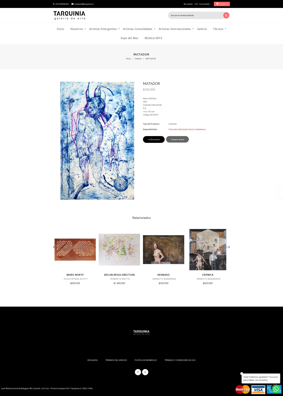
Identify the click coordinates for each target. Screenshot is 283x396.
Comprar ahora (177, 139)
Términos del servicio (116, 360)
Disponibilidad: (150, 129)
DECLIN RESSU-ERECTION (119, 274)
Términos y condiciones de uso (180, 360)
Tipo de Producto (151, 124)
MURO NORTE (75, 274)
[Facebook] (138, 372)
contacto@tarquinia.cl (83, 4)
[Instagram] (145, 372)
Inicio (128, 58)
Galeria (138, 58)
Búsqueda (93, 360)
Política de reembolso (146, 360)
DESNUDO (164, 274)
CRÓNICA (208, 274)
